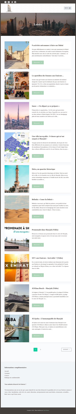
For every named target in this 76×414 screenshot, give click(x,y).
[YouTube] (9, 2)
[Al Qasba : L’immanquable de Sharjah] (17, 328)
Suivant (65, 349)
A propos (7, 373)
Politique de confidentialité (12, 377)
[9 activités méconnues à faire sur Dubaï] (17, 55)
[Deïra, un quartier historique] (17, 179)
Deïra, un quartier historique (43, 169)
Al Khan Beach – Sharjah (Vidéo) (45, 288)
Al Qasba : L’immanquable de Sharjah (47, 319)
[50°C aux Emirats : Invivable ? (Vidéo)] (17, 268)
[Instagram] (5, 2)
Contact (7, 375)
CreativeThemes (46, 410)
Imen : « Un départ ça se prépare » (46, 106)
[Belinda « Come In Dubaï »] (17, 209)
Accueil (7, 371)
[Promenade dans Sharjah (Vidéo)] (17, 238)
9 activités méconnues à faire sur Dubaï (47, 45)
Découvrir (39, 63)
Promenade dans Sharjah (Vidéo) (45, 230)
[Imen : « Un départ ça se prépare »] (17, 116)
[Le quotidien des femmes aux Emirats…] (17, 85)
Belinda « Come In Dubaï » (42, 199)
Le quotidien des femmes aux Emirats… (48, 76)
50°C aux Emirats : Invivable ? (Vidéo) (47, 258)
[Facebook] (15, 2)
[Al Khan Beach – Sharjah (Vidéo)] (17, 298)
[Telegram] (12, 2)
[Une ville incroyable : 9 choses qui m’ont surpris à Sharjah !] (17, 147)
